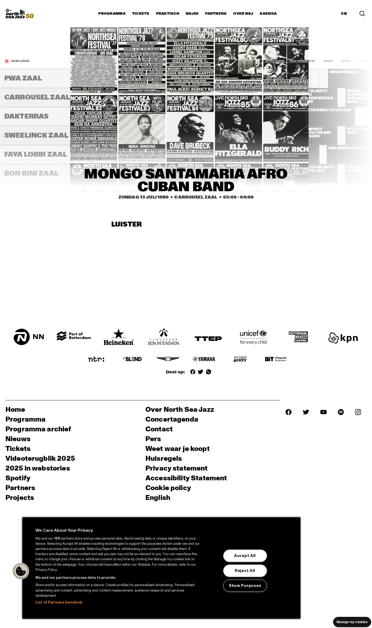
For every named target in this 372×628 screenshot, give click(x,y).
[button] (21, 571)
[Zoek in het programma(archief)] (362, 14)
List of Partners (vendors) (58, 602)
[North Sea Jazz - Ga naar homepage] (19, 13)
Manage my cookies (352, 622)
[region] (161, 568)
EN (344, 13)
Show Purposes (245, 585)
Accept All (245, 555)
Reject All (245, 570)
